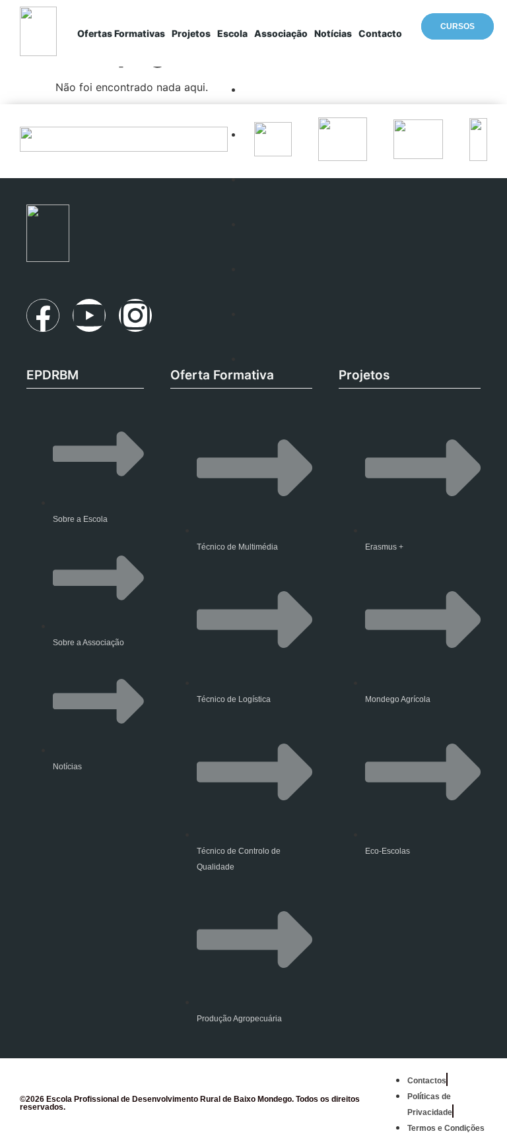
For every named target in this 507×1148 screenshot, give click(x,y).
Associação (281, 33)
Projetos (191, 33)
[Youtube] (89, 315)
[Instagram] (135, 315)
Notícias (333, 33)
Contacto (380, 33)
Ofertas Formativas (121, 33)
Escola (232, 33)
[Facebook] (42, 315)
